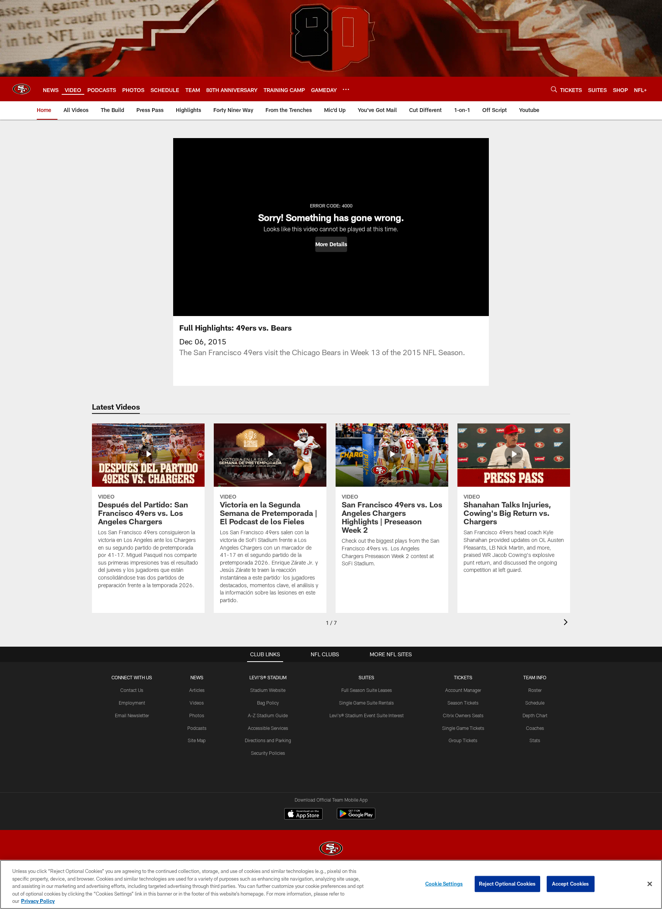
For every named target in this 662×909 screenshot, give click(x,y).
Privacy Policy (38, 901)
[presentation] (567, 623)
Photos (196, 715)
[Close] (649, 884)
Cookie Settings (444, 884)
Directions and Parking (268, 740)
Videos (197, 702)
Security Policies (268, 753)
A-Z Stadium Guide (268, 715)
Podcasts (196, 728)
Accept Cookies (570, 884)
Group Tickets (463, 740)
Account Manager (463, 690)
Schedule (534, 702)
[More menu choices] (346, 89)
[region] (331, 884)
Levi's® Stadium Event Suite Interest (366, 715)
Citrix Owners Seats (463, 715)
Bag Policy (268, 702)
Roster (535, 690)
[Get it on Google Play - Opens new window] (356, 817)
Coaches (535, 728)
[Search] (554, 89)
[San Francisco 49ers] (331, 849)
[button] (331, 244)
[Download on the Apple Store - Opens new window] (303, 814)
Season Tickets (462, 702)
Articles (197, 690)
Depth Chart (535, 715)
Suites (366, 677)
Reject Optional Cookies (507, 884)
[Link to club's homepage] (21, 89)
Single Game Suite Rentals (366, 702)
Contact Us (131, 690)
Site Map (197, 740)
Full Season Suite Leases (366, 690)
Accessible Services (268, 728)
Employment (132, 702)
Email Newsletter (132, 715)
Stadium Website (267, 690)
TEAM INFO (534, 677)
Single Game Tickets (463, 728)
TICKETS (463, 677)
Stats (534, 740)
